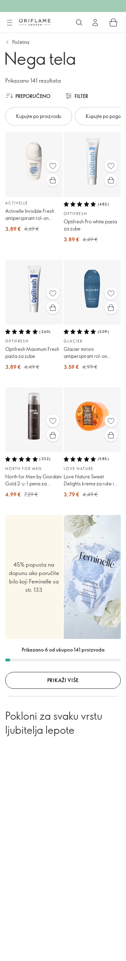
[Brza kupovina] (53, 180)
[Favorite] (53, 165)
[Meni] (9, 23)
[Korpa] (113, 22)
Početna (20, 42)
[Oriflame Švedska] (34, 22)
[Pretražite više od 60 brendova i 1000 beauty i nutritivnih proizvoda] (79, 22)
